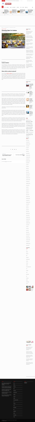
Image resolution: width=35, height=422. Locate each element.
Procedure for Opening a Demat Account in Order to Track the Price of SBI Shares (29, 37)
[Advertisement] (17, 21)
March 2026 (27, 140)
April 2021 (27, 230)
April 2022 (27, 209)
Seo (26, 133)
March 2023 (27, 194)
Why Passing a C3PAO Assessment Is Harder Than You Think (29, 61)
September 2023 (28, 183)
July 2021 (27, 226)
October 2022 (27, 200)
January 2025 (27, 153)
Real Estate (14, 7)
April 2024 (27, 170)
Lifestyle (18, 7)
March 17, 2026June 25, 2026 (30, 88)
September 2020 (28, 243)
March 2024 (27, 172)
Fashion (14, 394)
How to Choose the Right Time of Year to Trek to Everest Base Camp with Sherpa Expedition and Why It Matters (29, 66)
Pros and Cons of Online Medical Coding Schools (12, 0)
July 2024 (27, 164)
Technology (29, 134)
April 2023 (27, 192)
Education (27, 257)
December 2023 (28, 177)
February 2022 (28, 213)
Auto (5, 7)
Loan (26, 272)
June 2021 (27, 228)
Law (28, 130)
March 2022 (27, 211)
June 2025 (27, 147)
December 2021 (28, 217)
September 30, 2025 (14, 13)
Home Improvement (29, 128)
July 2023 (27, 187)
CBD (26, 255)
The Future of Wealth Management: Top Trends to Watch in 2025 (29, 57)
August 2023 (27, 185)
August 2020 (27, 245)
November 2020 (28, 239)
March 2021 (27, 232)
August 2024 (27, 162)
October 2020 (27, 241)
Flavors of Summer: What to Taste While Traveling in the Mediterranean (29, 47)
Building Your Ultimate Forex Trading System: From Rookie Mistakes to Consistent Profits (29, 51)
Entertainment (28, 259)
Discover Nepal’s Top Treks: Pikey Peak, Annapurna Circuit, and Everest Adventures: (31, 85)
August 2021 (27, 224)
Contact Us (26, 7)
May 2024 (27, 168)
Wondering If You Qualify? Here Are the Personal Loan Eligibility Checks (29, 40)
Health (11, 7)
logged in (6, 161)
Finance (30, 125)
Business (7, 7)
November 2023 (28, 179)
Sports (31, 133)
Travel (23, 7)
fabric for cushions (9, 73)
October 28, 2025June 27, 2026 (30, 103)
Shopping (29, 133)
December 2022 (28, 198)
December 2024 (28, 155)
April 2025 (27, 151)
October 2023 (27, 181)
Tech (20, 7)
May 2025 (27, 149)
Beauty (30, 120)
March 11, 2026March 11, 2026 (30, 96)
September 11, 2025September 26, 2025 (31, 115)
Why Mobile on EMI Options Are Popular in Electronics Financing (29, 44)
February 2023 (28, 196)
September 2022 (28, 202)
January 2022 (27, 215)
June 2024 (27, 166)
